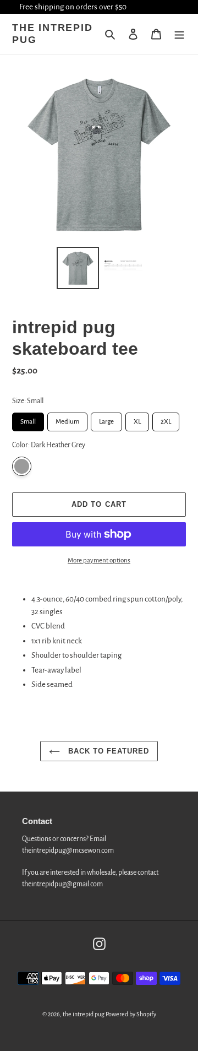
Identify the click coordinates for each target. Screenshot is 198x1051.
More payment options (99, 560)
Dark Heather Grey (21, 466)
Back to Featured (107, 751)
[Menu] (179, 34)
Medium (67, 419)
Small (28, 419)
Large (106, 419)
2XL (166, 419)
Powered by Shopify (131, 1014)
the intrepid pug (52, 33)
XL (137, 419)
